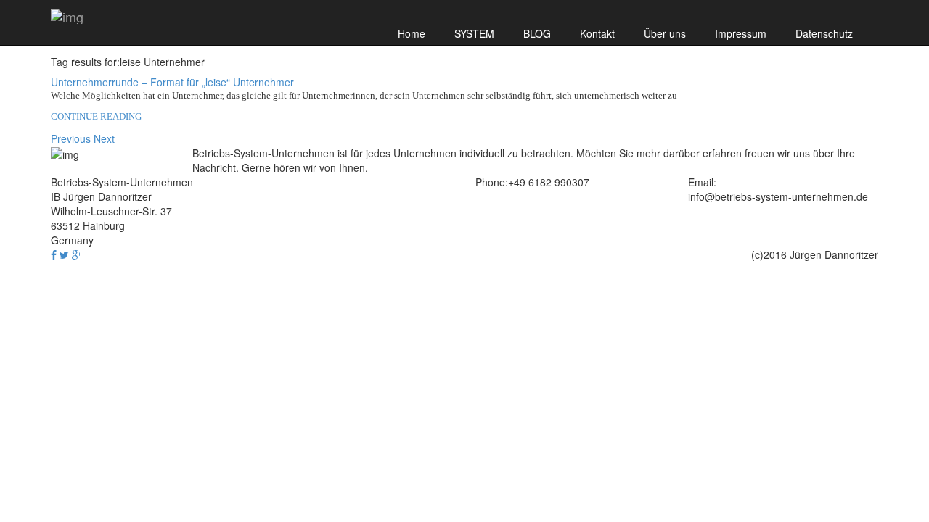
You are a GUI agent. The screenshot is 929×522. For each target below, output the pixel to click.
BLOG (537, 33)
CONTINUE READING (96, 116)
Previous (71, 138)
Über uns (665, 33)
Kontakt (597, 33)
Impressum (740, 33)
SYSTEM (474, 33)
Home (411, 33)
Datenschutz (824, 33)
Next (104, 138)
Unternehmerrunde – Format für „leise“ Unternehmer (172, 82)
